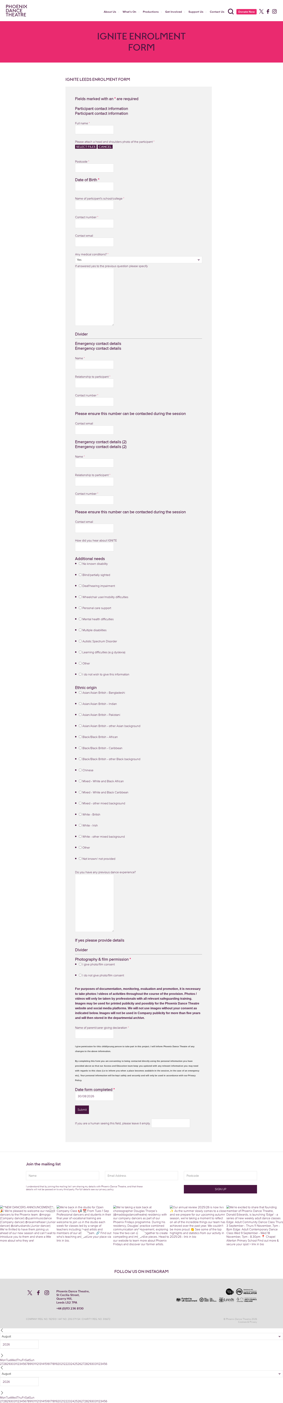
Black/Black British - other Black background (111, 759)
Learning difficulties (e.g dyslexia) (103, 652)
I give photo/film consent (98, 964)
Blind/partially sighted (96, 575)
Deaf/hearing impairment (98, 585)
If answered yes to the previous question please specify (111, 266)
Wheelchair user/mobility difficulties (105, 597)
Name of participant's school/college (99, 198)
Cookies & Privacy (247, 1321)
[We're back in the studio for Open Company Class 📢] (85, 1233)
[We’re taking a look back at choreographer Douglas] (141, 1233)
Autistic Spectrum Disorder (99, 641)
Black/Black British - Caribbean (102, 748)
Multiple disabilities (94, 630)
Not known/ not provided (98, 858)
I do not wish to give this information (105, 674)
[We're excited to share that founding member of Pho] (254, 1233)
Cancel (105, 147)
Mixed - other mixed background (103, 803)
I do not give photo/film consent (103, 975)
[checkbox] (80, 563)
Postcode (82, 161)
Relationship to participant (92, 376)
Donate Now (246, 11)
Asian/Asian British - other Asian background (111, 726)
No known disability (95, 563)
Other (86, 663)
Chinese (87, 770)
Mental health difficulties (98, 619)
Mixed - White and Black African (103, 781)
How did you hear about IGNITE (96, 540)
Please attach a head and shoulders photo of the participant (114, 141)
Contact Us (217, 11)
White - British (91, 814)
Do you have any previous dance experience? (105, 872)
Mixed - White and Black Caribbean (105, 792)
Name (80, 358)
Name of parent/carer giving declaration (102, 1027)
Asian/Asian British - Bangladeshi (103, 692)
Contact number (86, 217)
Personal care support (96, 608)
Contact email (84, 235)
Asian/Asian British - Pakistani (101, 714)
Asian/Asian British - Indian (99, 703)
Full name (82, 123)
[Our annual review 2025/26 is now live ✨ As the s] (198, 1233)
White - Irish (90, 825)
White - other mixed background (103, 836)
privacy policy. (106, 1189)
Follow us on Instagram (141, 1271)
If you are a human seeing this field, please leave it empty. (113, 1123)
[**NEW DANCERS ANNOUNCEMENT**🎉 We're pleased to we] (28, 1233)
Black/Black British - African (100, 737)
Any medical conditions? (91, 254)
